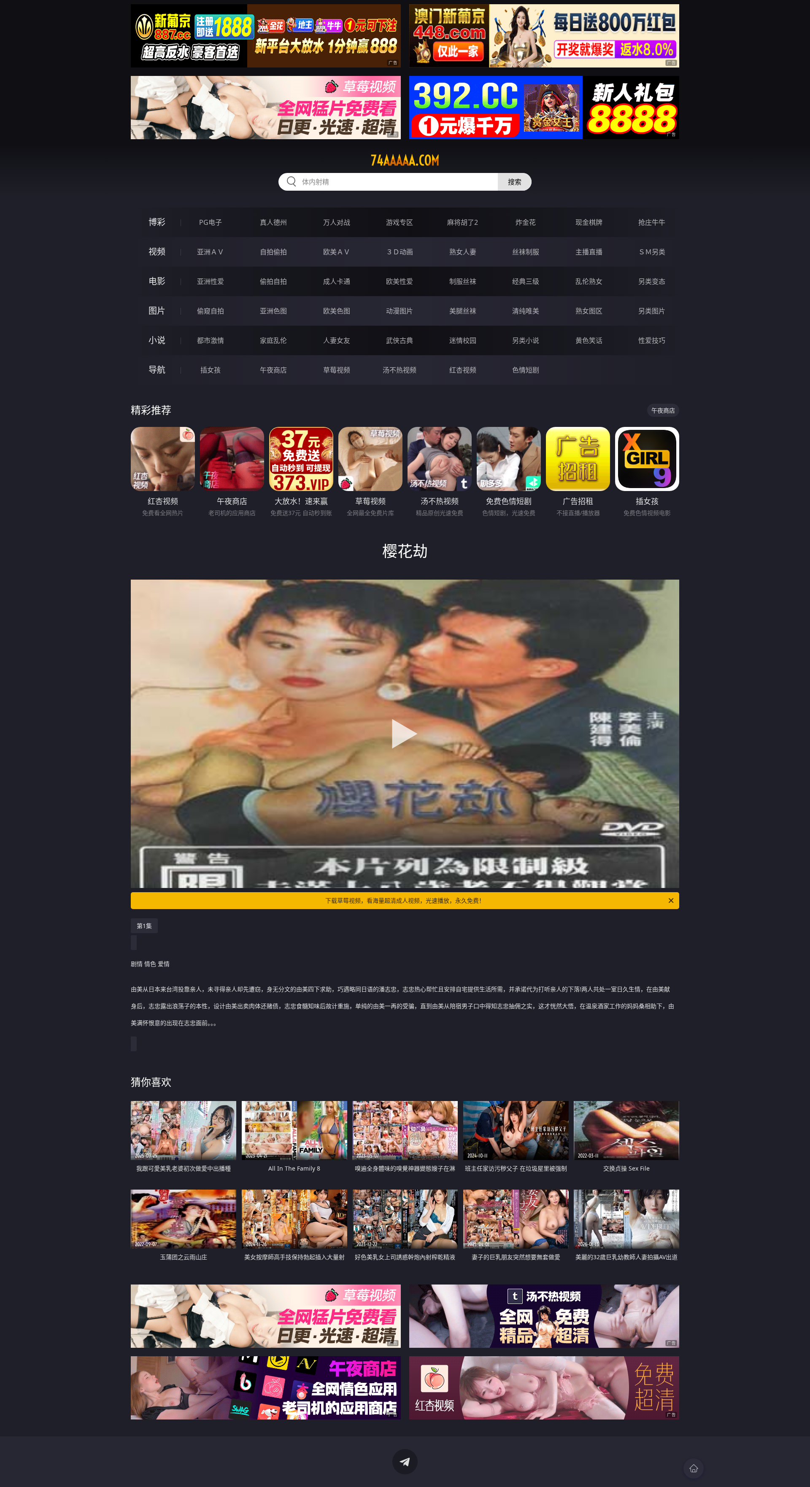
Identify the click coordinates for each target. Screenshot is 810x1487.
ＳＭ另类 (651, 251)
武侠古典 (399, 340)
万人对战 (336, 222)
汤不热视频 (399, 370)
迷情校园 (462, 340)
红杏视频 (462, 370)
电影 (156, 281)
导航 (156, 369)
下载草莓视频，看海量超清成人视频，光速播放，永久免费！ (405, 900)
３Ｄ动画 (399, 251)
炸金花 (526, 222)
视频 (156, 251)
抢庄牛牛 (651, 222)
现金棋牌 (588, 222)
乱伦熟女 (588, 281)
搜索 (514, 181)
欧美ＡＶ (336, 251)
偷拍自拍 (273, 281)
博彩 (156, 222)
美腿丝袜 (462, 311)
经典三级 (525, 281)
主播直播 (588, 251)
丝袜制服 (525, 251)
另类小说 (525, 340)
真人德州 (273, 222)
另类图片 (651, 311)
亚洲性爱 (210, 281)
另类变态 (651, 281)
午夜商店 (273, 370)
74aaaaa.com (405, 160)
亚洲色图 (273, 311)
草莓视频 (336, 370)
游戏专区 (399, 222)
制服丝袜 (462, 281)
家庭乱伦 (273, 340)
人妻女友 (336, 340)
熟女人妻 (462, 251)
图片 (156, 310)
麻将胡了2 (462, 222)
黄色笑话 (588, 340)
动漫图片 (399, 311)
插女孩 (210, 370)
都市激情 (210, 340)
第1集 (144, 926)
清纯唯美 (525, 311)
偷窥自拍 (210, 311)
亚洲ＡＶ (210, 251)
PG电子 (210, 222)
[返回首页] (693, 1468)
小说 (156, 340)
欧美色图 (336, 311)
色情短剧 (525, 370)
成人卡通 (336, 281)
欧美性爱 (399, 281)
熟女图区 (588, 311)
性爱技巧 (651, 340)
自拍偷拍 (273, 251)
